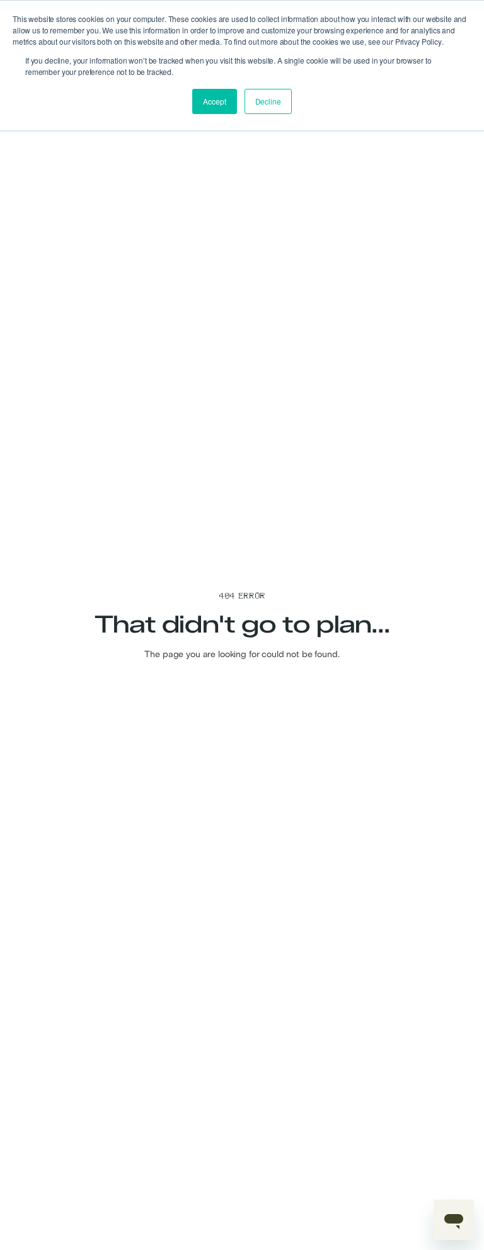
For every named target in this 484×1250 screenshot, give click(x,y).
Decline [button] (268, 101)
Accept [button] (214, 101)
